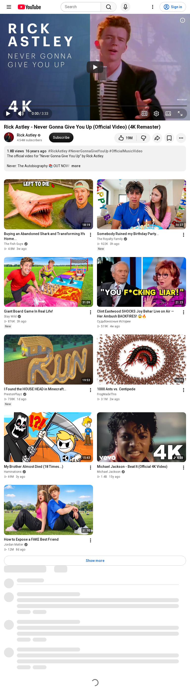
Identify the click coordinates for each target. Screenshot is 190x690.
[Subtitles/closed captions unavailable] (144, 113)
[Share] (157, 138)
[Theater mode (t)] (168, 113)
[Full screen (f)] (180, 113)
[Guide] (9, 7)
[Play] (95, 67)
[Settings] (153, 7)
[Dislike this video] (143, 138)
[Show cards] (182, 20)
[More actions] (181, 138)
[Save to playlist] (169, 138)
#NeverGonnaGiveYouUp (88, 151)
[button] (40, 113)
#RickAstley (57, 151)
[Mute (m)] (21, 113)
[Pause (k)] (8, 113)
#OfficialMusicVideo (125, 151)
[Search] (109, 7)
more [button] (75, 166)
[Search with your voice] (125, 7)
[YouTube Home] (29, 7)
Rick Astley (27, 135)
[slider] (95, 106)
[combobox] (82, 7)
